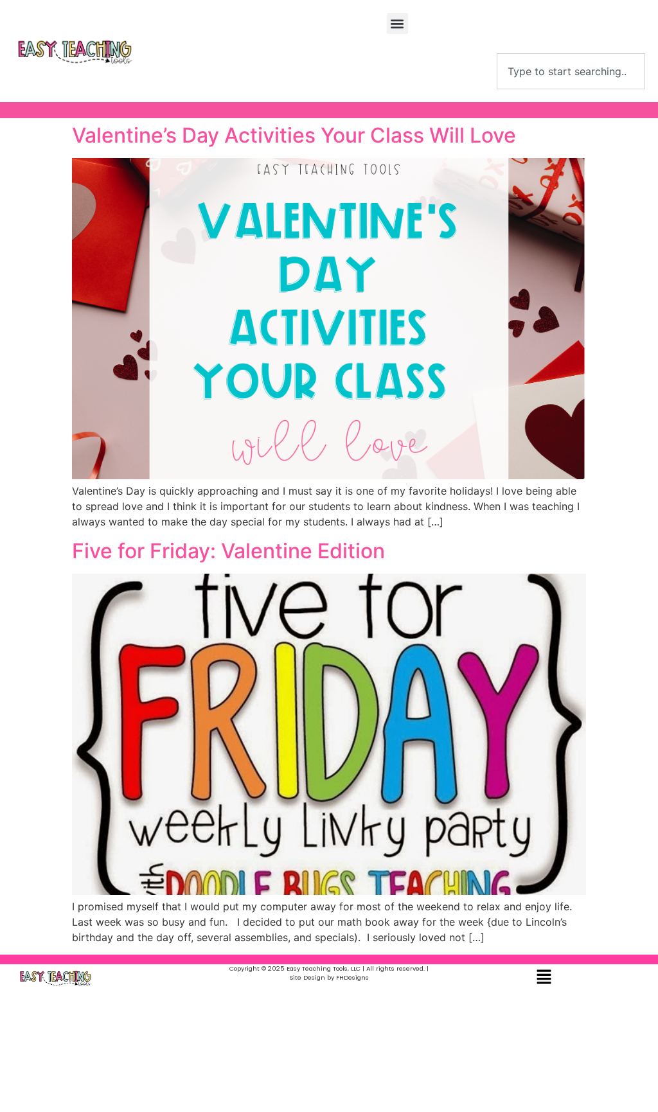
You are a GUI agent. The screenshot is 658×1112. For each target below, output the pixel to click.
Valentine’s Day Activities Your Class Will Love (294, 135)
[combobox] (571, 71)
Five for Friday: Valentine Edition (228, 550)
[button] (397, 23)
